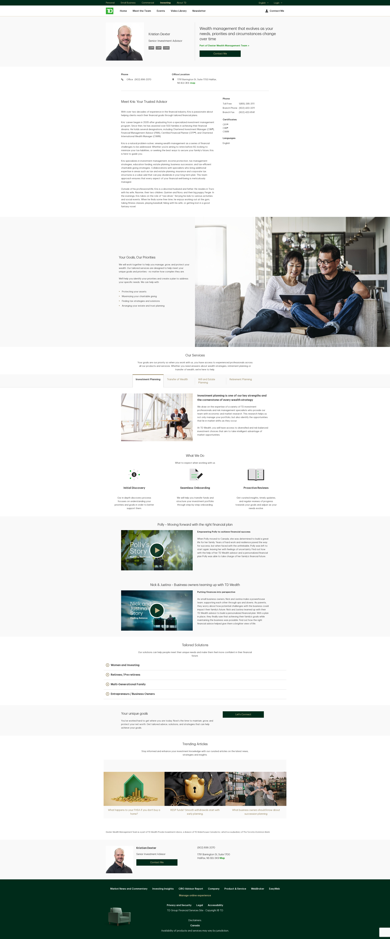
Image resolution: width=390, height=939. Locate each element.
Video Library (179, 11)
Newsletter (199, 11)
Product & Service (235, 889)
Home (123, 11)
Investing (165, 3)
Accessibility (215, 905)
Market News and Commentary (128, 889)
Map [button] (222, 858)
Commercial (148, 3)
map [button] (192, 83)
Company (214, 889)
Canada (195, 925)
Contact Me (277, 11)
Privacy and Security (179, 905)
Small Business (128, 3)
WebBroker (257, 889)
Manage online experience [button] (195, 895)
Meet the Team (142, 11)
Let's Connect (243, 714)
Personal (110, 3)
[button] (157, 550)
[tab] (148, 380)
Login (276, 3)
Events (161, 11)
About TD (181, 3)
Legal (199, 905)
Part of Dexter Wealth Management (223, 46)
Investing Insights (163, 889)
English (263, 3)
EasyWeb (274, 889)
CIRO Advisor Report (191, 889)
